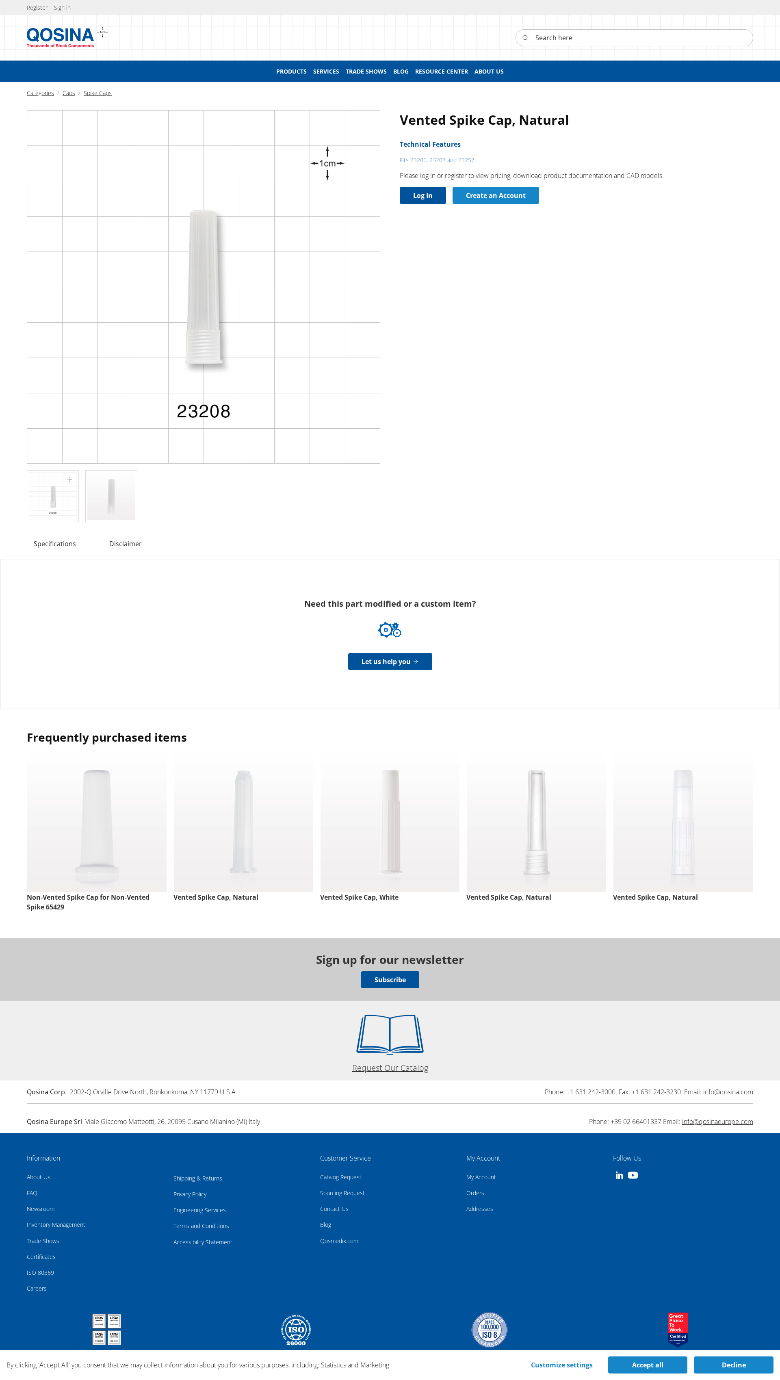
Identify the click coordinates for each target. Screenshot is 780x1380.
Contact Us (334, 1209)
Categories (40, 93)
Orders (475, 1193)
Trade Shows (43, 1241)
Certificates (41, 1257)
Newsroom (40, 1209)
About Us (38, 1177)
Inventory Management (56, 1224)
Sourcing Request (342, 1193)
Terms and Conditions (201, 1226)
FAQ (32, 1193)
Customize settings (562, 1364)
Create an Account (496, 195)
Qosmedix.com (339, 1241)
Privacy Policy (189, 1194)
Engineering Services (199, 1210)
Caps (69, 93)
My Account (481, 1177)
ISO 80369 (40, 1272)
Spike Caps (98, 93)
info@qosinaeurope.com (717, 1121)
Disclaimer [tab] (125, 543)
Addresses (479, 1209)
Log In (423, 195)
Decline (734, 1364)
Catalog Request (341, 1177)
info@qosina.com (728, 1091)
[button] (62, 7)
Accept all (647, 1364)
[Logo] (60, 38)
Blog (325, 1224)
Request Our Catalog (390, 1067)
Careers (37, 1288)
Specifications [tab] (55, 543)
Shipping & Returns (197, 1178)
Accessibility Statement (202, 1242)
